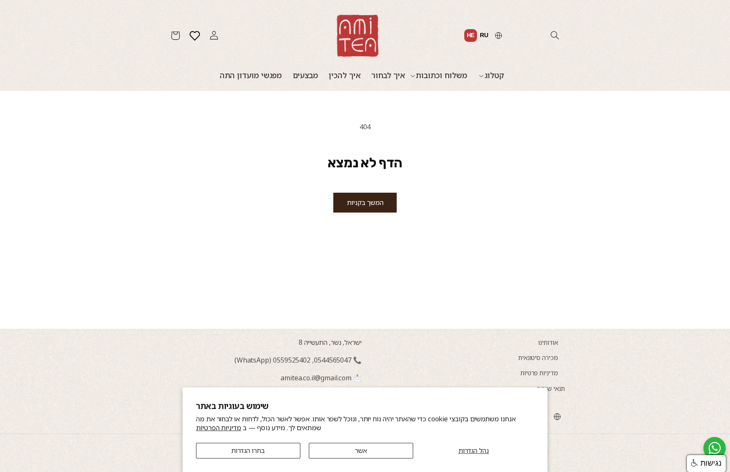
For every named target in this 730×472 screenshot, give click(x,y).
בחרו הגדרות (248, 450)
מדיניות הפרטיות (218, 427)
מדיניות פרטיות (539, 372)
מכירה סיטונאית (538, 357)
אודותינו (548, 342)
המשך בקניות (365, 202)
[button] (554, 35)
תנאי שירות (550, 388)
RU (484, 35)
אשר (361, 450)
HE (471, 35)
